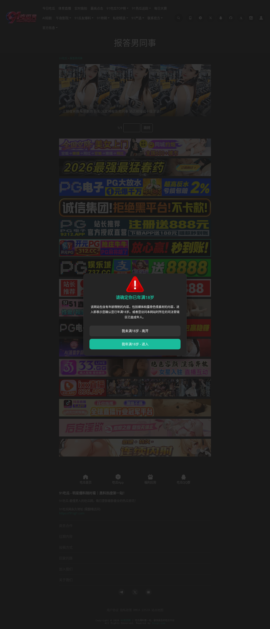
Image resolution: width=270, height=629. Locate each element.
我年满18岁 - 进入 (135, 344)
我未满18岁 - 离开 (135, 331)
